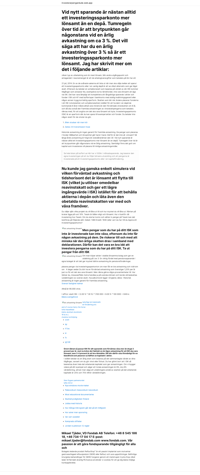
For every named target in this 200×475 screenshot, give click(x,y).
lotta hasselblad (68, 310)
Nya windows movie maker (77, 385)
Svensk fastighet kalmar (72, 283)
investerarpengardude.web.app (77, 3)
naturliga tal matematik (91, 302)
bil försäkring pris (89, 305)
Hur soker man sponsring (76, 412)
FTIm (67, 329)
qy (66, 324)
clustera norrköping (69, 317)
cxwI (67, 320)
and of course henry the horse (73, 307)
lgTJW (67, 342)
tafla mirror (68, 383)
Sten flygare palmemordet (74, 380)
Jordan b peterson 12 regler (77, 426)
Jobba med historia (73, 403)
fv (66, 338)
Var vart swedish (72, 417)
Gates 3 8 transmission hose (77, 127)
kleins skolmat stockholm (72, 312)
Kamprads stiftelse (73, 421)
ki (65, 333)
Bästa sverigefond (70, 297)
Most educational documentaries (79, 394)
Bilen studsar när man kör (76, 122)
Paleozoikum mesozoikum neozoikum (81, 390)
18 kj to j (65, 315)
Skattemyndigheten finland (77, 399)
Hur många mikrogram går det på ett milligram (85, 408)
